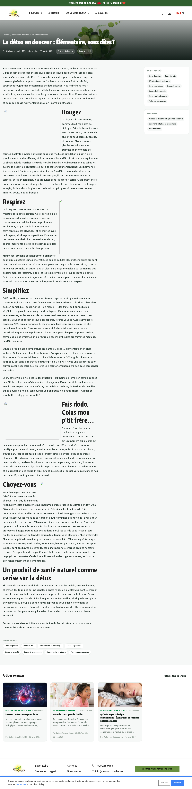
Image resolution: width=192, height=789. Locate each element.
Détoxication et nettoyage (50, 646)
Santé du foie (28, 646)
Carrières (72, 766)
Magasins (102, 13)
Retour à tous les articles (175, 676)
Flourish (6, 35)
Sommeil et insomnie (32, 652)
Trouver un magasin (46, 771)
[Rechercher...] (161, 13)
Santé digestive (11, 646)
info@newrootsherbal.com (110, 771)
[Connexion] (169, 13)
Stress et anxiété (12, 652)
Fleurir (54, 13)
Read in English (85, 51)
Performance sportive (80, 652)
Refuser (164, 783)
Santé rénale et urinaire (56, 652)
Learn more (21, 784)
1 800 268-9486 (104, 766)
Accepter (177, 783)
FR (183, 13)
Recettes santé (155, 129)
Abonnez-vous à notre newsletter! (157, 769)
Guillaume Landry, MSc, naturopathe (22, 51)
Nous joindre (74, 771)
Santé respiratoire (74, 646)
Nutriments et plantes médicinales (162, 124)
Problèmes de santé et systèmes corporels (30, 35)
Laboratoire (41, 766)
